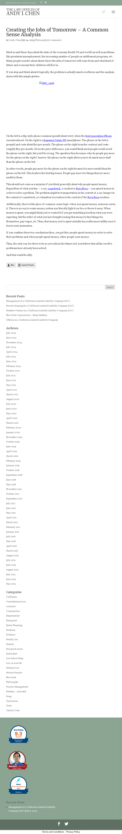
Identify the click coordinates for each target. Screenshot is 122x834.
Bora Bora (82, 189)
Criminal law (13, 611)
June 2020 (11, 408)
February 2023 (13, 366)
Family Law (12, 639)
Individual (11, 653)
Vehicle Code (13, 710)
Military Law (12, 668)
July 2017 (10, 503)
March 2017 (12, 522)
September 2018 (14, 475)
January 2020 (13, 432)
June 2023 (11, 361)
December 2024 (14, 342)
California (11, 597)
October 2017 (12, 494)
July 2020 (11, 404)
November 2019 (14, 437)
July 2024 (11, 347)
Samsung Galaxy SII (54, 140)
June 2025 (11, 337)
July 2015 (10, 560)
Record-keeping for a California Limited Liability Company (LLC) (40, 305)
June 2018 (11, 479)
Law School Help (14, 658)
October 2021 (13, 370)
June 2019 (11, 446)
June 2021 (11, 380)
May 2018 (11, 484)
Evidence (10, 630)
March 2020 (12, 423)
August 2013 (12, 569)
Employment (13, 615)
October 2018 (12, 470)
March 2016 (12, 550)
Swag (9, 696)
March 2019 (12, 456)
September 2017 (14, 498)
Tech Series (12, 701)
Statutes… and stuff (16, 691)
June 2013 (11, 579)
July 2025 (11, 333)
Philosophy (41, 40)
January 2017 (12, 532)
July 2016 (11, 536)
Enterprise (11, 620)
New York (11, 677)
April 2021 (11, 389)
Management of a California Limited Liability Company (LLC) (38, 301)
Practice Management (17, 686)
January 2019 (12, 465)
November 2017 (14, 489)
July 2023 (11, 356)
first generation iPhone (98, 136)
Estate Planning (14, 625)
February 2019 (13, 461)
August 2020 (12, 399)
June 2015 (11, 565)
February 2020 (13, 427)
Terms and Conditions (53, 832)
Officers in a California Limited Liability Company (32, 320)
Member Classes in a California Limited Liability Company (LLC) (39, 310)
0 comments (55, 40)
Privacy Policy (73, 832)
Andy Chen (15, 40)
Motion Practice (14, 672)
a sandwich (54, 189)
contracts (11, 606)
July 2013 (10, 574)
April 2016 (11, 546)
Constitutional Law (16, 601)
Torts (9, 705)
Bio (12, 265)
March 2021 (12, 394)
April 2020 (11, 418)
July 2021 (11, 375)
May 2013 (11, 584)
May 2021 (11, 385)
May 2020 (11, 413)
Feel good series (14, 649)
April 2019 (11, 451)
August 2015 (12, 555)
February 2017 (13, 527)
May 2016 (11, 541)
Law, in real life (14, 663)
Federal (10, 644)
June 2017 (11, 508)
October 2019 (13, 441)
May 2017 (11, 512)
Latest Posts (27, 265)
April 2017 (11, 517)
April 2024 (11, 352)
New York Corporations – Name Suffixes (26, 315)
